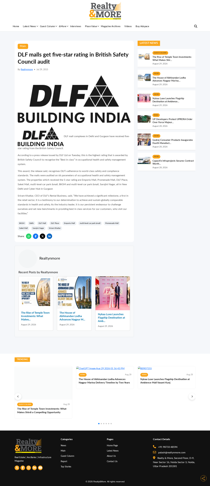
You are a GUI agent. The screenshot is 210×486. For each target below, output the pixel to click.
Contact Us (112, 461)
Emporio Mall (69, 223)
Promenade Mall (112, 223)
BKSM (21, 223)
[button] (18, 396)
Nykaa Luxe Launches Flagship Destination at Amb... (111, 317)
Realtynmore (27, 70)
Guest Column (47, 26)
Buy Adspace (142, 26)
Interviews (75, 26)
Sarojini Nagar (38, 228)
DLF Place (55, 223)
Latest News (29, 26)
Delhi (31, 223)
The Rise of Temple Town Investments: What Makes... (35, 316)
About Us (111, 456)
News (63, 445)
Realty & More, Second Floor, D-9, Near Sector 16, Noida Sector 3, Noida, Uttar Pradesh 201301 (174, 462)
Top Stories (66, 467)
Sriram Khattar (55, 228)
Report (64, 461)
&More (62, 26)
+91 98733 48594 (167, 447)
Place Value (91, 26)
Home (16, 26)
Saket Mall (23, 228)
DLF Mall (42, 223)
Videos (128, 26)
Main (63, 451)
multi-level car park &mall (90, 223)
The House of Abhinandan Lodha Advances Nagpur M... (72, 316)
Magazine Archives (111, 26)
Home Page (112, 445)
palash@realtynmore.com (171, 452)
